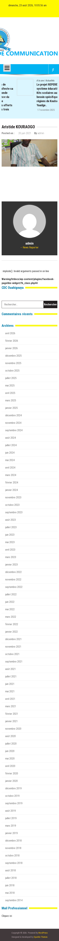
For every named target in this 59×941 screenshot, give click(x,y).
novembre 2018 (13, 848)
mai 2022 (10, 609)
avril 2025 (10, 393)
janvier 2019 (11, 833)
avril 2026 (10, 333)
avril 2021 (10, 698)
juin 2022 (9, 601)
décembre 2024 (13, 415)
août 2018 (10, 870)
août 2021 (10, 669)
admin (41, 133)
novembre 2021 (13, 646)
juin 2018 (9, 885)
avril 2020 (10, 766)
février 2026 (11, 340)
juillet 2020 (11, 743)
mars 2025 (10, 400)
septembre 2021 (13, 661)
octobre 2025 (12, 370)
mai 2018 (10, 892)
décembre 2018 (13, 840)
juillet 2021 (11, 676)
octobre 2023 (12, 504)
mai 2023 (10, 542)
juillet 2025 (11, 378)
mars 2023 (10, 557)
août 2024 (10, 437)
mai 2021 (10, 691)
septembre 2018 (13, 863)
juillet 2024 (11, 445)
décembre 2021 (13, 639)
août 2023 (10, 519)
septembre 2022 (13, 587)
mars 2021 (10, 706)
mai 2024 (10, 460)
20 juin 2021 (24, 133)
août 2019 (10, 810)
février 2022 (11, 624)
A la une (25, 80)
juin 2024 (9, 452)
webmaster (51, 109)
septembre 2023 (13, 512)
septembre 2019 (13, 803)
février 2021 (11, 713)
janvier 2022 (11, 631)
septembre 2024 (13, 430)
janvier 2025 (11, 407)
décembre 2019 (13, 788)
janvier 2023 (11, 564)
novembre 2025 (13, 363)
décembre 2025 (13, 355)
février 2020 (11, 773)
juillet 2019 (11, 818)
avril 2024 (10, 467)
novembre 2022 (13, 579)
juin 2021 (9, 684)
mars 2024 (10, 475)
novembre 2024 (13, 422)
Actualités (34, 80)
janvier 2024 (11, 490)
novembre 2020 (13, 728)
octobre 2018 (12, 855)
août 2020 (10, 736)
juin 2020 (9, 751)
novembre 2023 (13, 497)
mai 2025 (10, 385)
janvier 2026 (11, 348)
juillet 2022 (11, 594)
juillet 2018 (11, 877)
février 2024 (11, 482)
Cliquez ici (7, 915)
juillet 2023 (11, 527)
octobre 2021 (12, 654)
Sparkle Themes (41, 937)
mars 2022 (10, 616)
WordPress (43, 933)
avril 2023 (10, 549)
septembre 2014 (13, 900)
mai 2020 (10, 758)
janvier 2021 (11, 721)
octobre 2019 (12, 795)
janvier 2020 (11, 781)
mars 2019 (10, 825)
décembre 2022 (13, 572)
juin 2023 (9, 534)
